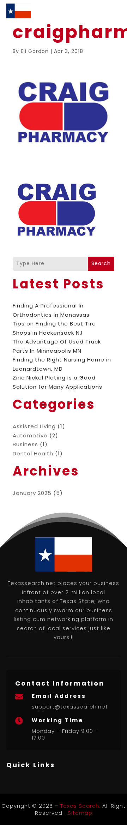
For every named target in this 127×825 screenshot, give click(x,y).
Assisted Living (34, 426)
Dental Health (33, 453)
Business (25, 444)
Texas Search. (80, 805)
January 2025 (32, 493)
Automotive (30, 435)
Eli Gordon (35, 51)
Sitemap (80, 813)
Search (101, 263)
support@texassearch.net (70, 706)
